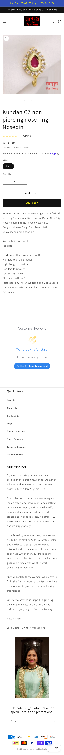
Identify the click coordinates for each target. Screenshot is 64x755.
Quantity (7, 173)
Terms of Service (16, 446)
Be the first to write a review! (32, 366)
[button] (4, 21)
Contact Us (13, 415)
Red (8, 166)
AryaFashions (27, 749)
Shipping (6, 147)
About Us (12, 408)
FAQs (9, 423)
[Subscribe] (53, 721)
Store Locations (16, 431)
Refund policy (15, 454)
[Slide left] (24, 100)
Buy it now (32, 202)
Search (11, 400)
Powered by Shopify (40, 749)
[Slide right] (39, 100)
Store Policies (15, 439)
